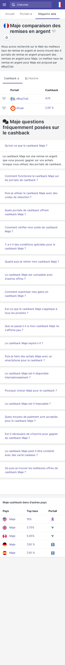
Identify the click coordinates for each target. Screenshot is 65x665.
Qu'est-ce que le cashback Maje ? (26, 145)
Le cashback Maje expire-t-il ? (24, 343)
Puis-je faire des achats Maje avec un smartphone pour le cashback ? (28, 358)
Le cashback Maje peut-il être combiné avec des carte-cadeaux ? (29, 453)
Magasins (47, 13)
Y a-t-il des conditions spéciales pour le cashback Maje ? (30, 246)
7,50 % (31, 552)
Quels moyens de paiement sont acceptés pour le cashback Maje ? (31, 418)
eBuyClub (22, 98)
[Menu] (4, 5)
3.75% (30, 527)
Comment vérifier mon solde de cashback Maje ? (31, 229)
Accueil (9, 13)
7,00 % (31, 544)
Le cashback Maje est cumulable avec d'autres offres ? (29, 276)
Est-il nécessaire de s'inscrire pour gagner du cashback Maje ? (31, 436)
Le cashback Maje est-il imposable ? (28, 403)
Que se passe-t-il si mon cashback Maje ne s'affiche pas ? (32, 328)
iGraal (20, 108)
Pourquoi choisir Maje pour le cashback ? (31, 390)
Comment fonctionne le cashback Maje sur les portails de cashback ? (32, 178)
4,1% (47, 98)
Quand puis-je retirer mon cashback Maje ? (32, 261)
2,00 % (49, 107)
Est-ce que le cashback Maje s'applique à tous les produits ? (31, 311)
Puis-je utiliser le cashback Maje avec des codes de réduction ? (31, 195)
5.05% (30, 536)
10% (29, 519)
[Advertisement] (32, 486)
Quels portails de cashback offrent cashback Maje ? (27, 212)
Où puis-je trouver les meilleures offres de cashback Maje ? (31, 470)
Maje (12, 519)
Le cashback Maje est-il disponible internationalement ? (26, 375)
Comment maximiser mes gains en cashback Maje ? (26, 293)
